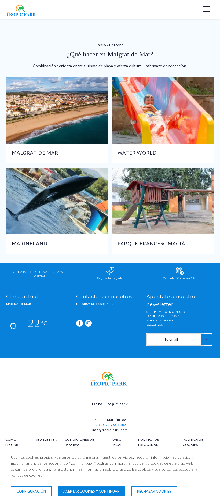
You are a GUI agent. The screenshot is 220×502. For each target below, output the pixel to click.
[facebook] (79, 323)
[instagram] (88, 323)
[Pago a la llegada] (110, 273)
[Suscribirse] (206, 339)
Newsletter (46, 440)
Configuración (31, 491)
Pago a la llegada (110, 278)
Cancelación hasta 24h (180, 278)
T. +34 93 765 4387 (110, 425)
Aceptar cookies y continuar (91, 491)
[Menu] (204, 9)
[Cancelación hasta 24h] (180, 273)
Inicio (101, 44)
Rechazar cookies (154, 491)
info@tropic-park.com (110, 430)
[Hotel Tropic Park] (22, 14)
